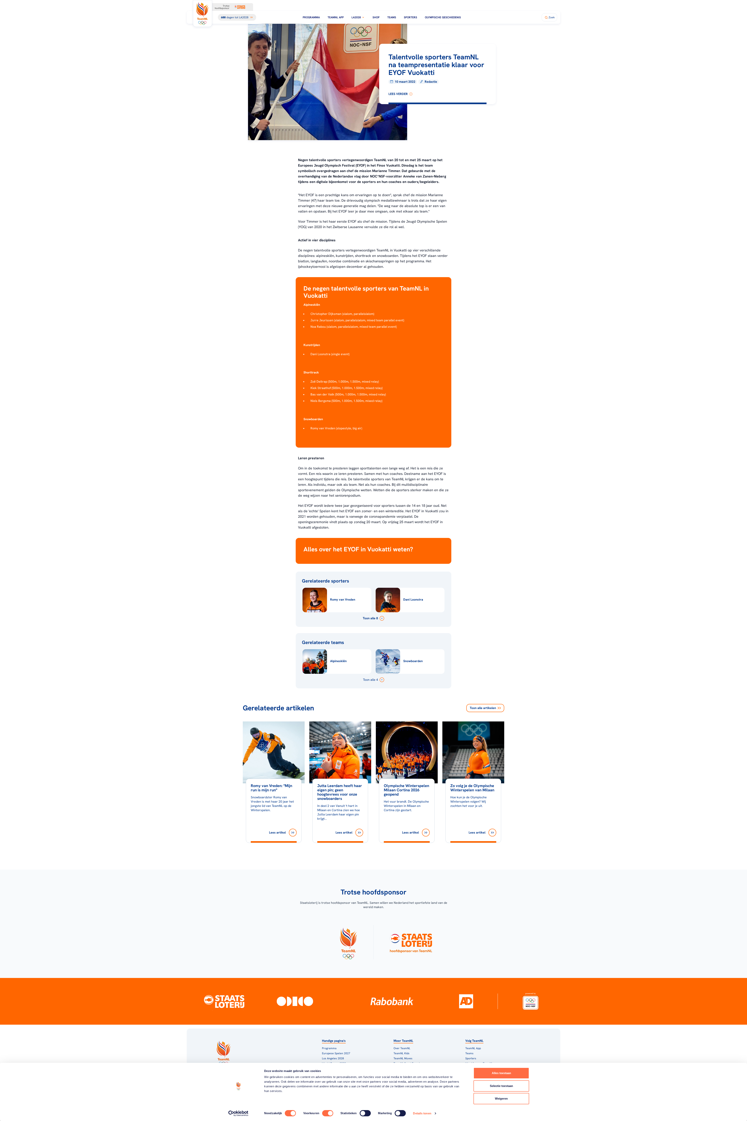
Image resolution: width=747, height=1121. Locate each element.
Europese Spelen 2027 (336, 1053)
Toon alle (483, 708)
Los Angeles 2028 (333, 1058)
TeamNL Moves (403, 1058)
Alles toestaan (501, 1073)
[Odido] (295, 1001)
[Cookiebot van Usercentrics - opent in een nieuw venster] (238, 1113)
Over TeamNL (402, 1048)
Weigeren (501, 1098)
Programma (311, 17)
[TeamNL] (348, 942)
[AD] (466, 1001)
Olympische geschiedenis (443, 17)
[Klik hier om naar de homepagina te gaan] (202, 13)
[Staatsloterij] (224, 1001)
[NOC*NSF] (530, 1001)
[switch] (327, 1113)
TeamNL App (336, 17)
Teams (391, 17)
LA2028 (356, 17)
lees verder (398, 94)
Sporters (410, 17)
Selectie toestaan (501, 1086)
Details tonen (422, 1113)
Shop (376, 17)
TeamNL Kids (401, 1053)
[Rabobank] (391, 1001)
